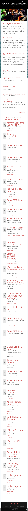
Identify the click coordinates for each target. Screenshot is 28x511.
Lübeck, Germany (15, 430)
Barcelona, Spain (15, 145)
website (8, 141)
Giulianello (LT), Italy (14, 347)
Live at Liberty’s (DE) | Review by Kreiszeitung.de (11, 38)
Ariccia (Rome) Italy (14, 402)
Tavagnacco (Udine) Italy (13, 135)
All (4, 117)
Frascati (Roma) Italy (14, 308)
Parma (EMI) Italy (15, 179)
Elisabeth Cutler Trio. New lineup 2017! (13, 23)
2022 (15, 119)
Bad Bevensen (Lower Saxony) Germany (14, 295)
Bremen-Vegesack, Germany (12, 255)
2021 (12, 119)
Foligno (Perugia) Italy (15, 189)
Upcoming (8, 117)
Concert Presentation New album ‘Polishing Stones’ (12, 78)
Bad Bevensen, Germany (14, 417)
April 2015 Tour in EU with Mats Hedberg (14, 94)
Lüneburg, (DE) (14, 441)
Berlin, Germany (15, 474)
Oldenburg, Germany (12, 464)
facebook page (10, 130)
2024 (18, 119)
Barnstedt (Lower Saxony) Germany (15, 281)
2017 (18, 117)
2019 (6, 119)
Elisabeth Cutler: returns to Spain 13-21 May (13, 54)
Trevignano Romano (12, 361)
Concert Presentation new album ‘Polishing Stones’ (11, 100)
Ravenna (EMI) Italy (14, 167)
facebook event (10, 290)
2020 (9, 119)
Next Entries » (22, 112)
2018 (21, 117)
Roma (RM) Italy (14, 200)
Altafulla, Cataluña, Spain (14, 243)
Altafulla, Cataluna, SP (13, 391)
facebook (9, 387)
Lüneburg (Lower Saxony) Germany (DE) (15, 269)
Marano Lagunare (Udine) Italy (15, 123)
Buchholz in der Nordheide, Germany (14, 454)
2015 (12, 117)
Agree (14, 6)
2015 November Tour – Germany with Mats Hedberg (13, 69)
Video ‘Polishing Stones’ (9, 86)
